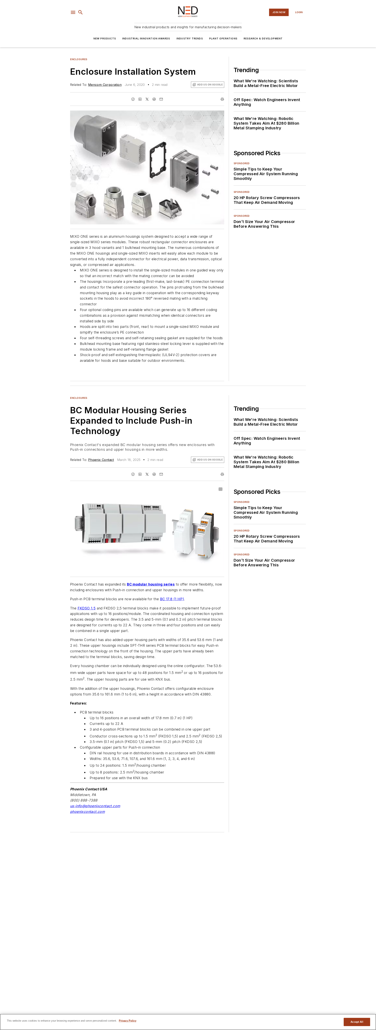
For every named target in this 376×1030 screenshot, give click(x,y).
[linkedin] (140, 99)
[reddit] (154, 99)
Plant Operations (223, 38)
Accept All (357, 1021)
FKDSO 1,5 (87, 608)
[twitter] (147, 99)
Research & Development (263, 38)
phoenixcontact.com (87, 812)
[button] (73, 12)
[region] (188, 1022)
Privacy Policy (127, 1020)
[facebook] (133, 99)
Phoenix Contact (101, 460)
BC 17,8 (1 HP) (172, 599)
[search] (80, 12)
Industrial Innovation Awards (146, 38)
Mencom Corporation (105, 85)
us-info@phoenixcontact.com (95, 806)
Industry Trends (189, 38)
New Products (104, 38)
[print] (222, 99)
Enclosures (78, 59)
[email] (161, 99)
